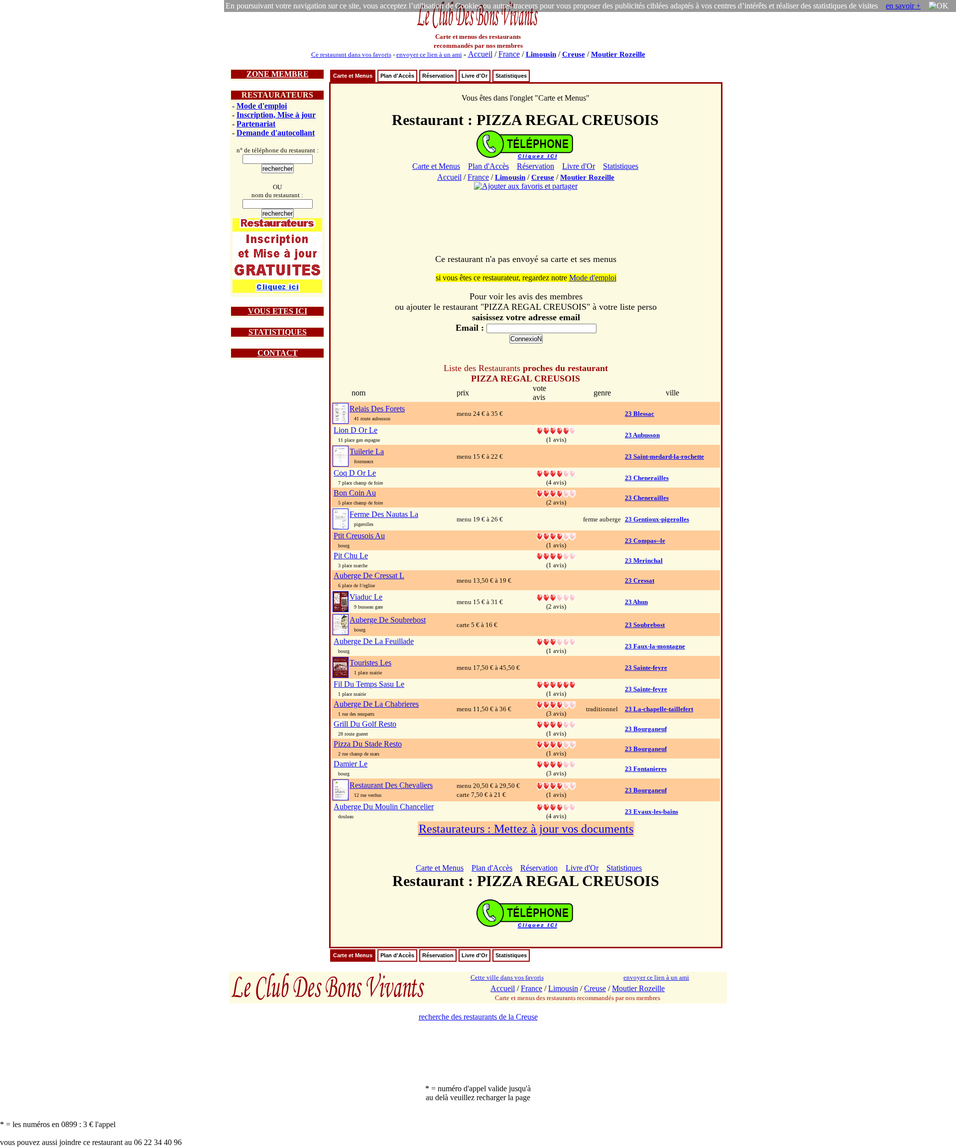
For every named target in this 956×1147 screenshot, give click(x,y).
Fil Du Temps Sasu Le (369, 684)
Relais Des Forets (377, 408)
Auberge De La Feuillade (374, 641)
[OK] (939, 5)
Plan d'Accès (397, 76)
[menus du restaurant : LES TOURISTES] (341, 666)
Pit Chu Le (351, 555)
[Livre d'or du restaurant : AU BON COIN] (556, 493)
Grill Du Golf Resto (365, 724)
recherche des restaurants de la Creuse (478, 1017)
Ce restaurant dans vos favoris (351, 54)
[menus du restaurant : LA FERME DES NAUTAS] (341, 518)
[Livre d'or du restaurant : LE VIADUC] (556, 597)
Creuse (573, 54)
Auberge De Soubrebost (388, 620)
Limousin (541, 54)
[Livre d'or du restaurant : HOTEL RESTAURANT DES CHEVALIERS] (556, 785)
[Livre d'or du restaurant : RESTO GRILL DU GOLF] (556, 724)
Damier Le (350, 764)
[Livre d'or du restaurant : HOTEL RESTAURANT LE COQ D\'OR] (556, 473)
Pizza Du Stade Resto (368, 744)
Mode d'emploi (262, 106)
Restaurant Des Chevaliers (391, 785)
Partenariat (256, 124)
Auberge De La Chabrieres (376, 704)
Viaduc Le (366, 597)
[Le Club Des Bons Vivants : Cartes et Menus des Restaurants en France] (478, 27)
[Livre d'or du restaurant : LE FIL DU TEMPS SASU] (556, 684)
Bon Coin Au (355, 493)
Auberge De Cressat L (369, 575)
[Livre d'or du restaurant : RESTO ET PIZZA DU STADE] (556, 744)
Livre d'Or (474, 76)
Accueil (480, 54)
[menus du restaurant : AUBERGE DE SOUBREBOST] (341, 624)
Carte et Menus (352, 76)
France (509, 54)
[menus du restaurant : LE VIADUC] (341, 601)
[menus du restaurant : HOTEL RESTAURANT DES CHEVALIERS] (341, 789)
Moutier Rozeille (618, 54)
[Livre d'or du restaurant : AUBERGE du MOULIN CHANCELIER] (556, 806)
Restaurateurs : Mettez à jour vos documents (526, 828)
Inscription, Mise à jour (276, 115)
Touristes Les (370, 662)
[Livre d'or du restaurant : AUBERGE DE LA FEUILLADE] (556, 641)
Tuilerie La (367, 451)
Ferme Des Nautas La (384, 514)
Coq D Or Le (355, 473)
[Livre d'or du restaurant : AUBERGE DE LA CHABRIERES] (556, 704)
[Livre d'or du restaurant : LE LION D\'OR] (556, 430)
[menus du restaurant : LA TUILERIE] (341, 455)
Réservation (438, 76)
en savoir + (903, 5)
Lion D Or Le (355, 430)
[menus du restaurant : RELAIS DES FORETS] (341, 412)
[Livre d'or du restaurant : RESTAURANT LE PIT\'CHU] (556, 555)
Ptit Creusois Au (359, 535)
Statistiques (511, 76)
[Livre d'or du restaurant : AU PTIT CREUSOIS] (556, 535)
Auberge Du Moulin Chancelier (384, 806)
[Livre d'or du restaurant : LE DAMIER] (556, 764)
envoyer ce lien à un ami (429, 54)
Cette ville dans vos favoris (507, 977)
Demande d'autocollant (276, 132)
